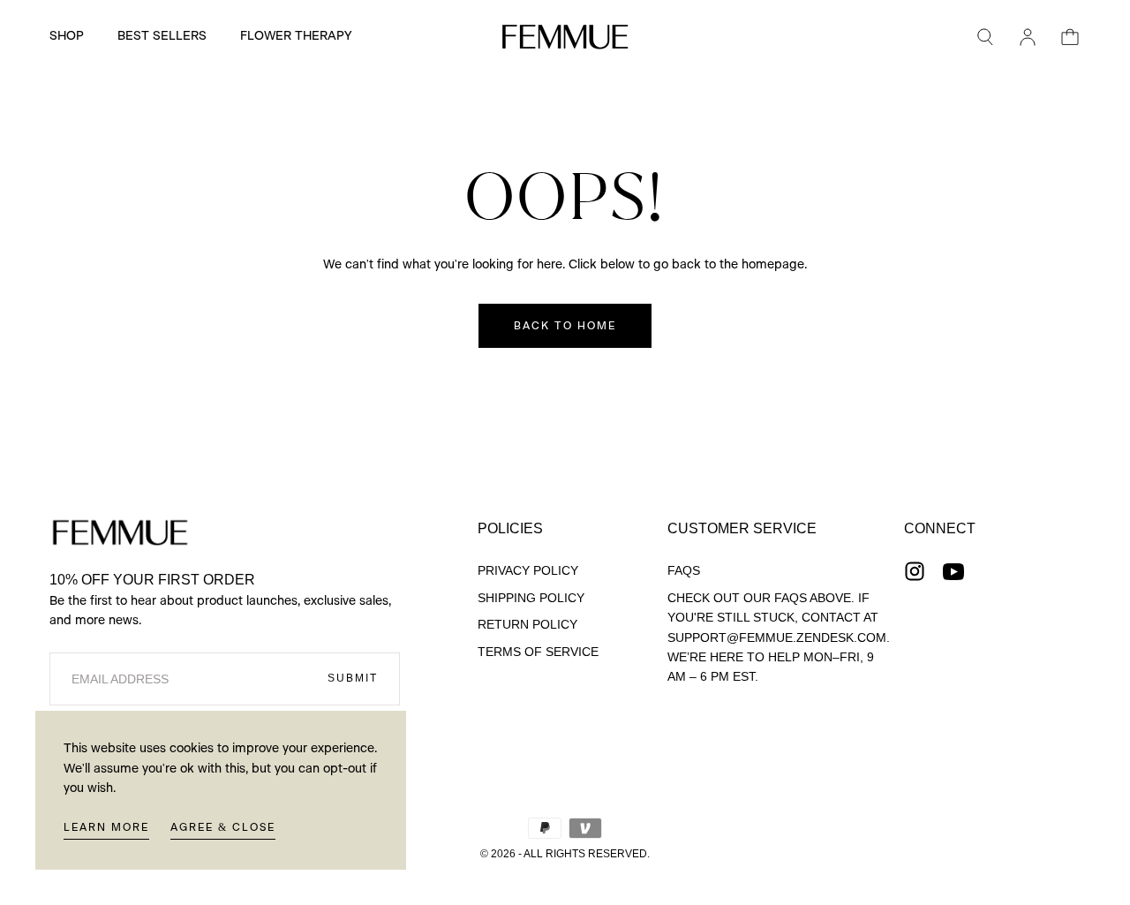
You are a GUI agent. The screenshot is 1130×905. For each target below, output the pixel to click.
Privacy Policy (528, 570)
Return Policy (527, 624)
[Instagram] (914, 571)
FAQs (683, 570)
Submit (353, 678)
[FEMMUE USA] (120, 532)
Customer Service (742, 528)
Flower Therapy (295, 36)
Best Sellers (162, 36)
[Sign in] (1027, 37)
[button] (985, 37)
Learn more (106, 827)
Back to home (565, 326)
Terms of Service (538, 652)
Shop (66, 36)
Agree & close (222, 827)
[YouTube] (953, 571)
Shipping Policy (531, 598)
